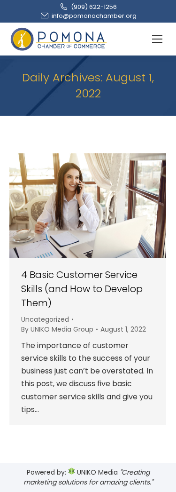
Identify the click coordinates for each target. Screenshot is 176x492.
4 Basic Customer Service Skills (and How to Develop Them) (82, 288)
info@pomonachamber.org (94, 15)
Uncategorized (45, 319)
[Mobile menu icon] (157, 39)
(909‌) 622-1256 (94, 6)
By (57, 329)
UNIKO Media (96, 472)
